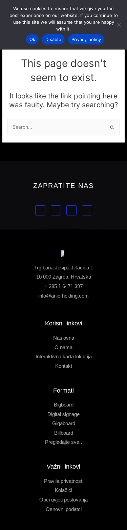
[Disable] (118, 24)
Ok (32, 39)
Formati (63, 390)
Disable (53, 39)
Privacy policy (86, 39)
